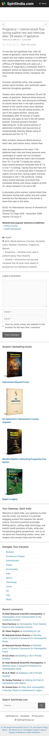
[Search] (41, 705)
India (8, 573)
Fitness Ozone (11, 226)
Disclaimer (25, 716)
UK (7, 591)
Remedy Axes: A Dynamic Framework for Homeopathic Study (24, 638)
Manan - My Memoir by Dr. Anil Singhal (17, 730)
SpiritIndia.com (20, 3)
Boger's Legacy (40, 730)
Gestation (40, 241)
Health (8, 237)
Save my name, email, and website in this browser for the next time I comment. (25, 326)
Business (10, 552)
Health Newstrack (12, 229)
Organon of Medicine (17, 732)
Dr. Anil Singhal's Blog (38, 727)
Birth (7, 241)
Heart (5, 245)
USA (8, 595)
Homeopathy (12, 569)
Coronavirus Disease (15, 556)
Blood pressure (18, 241)
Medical (13, 245)
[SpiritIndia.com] (3, 3)
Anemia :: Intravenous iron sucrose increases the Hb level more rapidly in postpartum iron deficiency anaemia (20, 263)
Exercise (30, 241)
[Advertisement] (24, 14)
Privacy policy (38, 716)
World (8, 599)
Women (6, 248)
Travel (9, 586)
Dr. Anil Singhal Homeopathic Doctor (15, 727)
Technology (11, 582)
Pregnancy (34, 245)
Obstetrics (23, 245)
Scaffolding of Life (31, 631)
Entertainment (12, 560)
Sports (9, 578)
